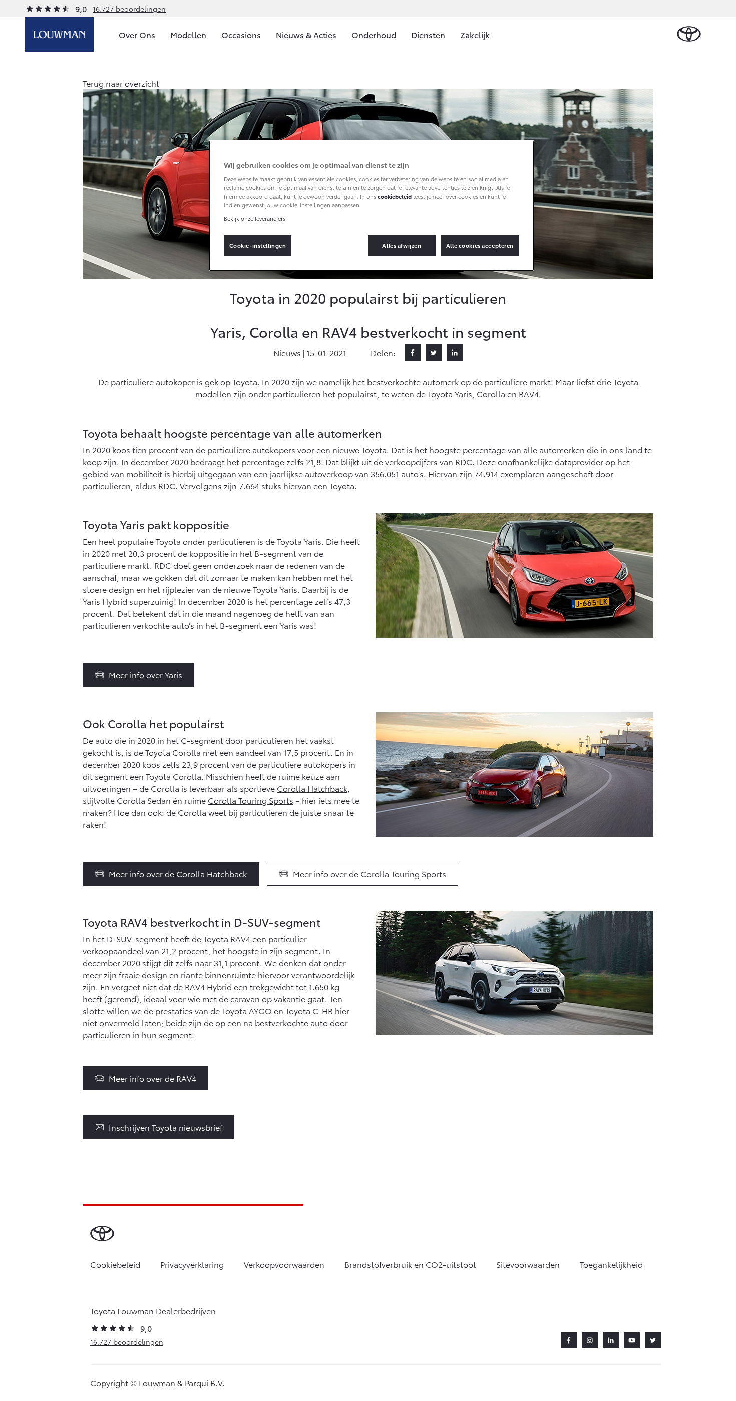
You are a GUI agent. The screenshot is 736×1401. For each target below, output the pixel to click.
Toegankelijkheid (611, 1264)
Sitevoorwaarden (528, 1264)
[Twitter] (434, 352)
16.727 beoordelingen (129, 9)
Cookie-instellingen (257, 245)
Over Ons (137, 34)
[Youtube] (632, 1340)
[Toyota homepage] (689, 34)
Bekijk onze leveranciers (254, 218)
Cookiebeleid (115, 1264)
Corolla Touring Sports (250, 800)
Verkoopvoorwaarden (284, 1264)
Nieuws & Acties (306, 34)
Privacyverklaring (192, 1264)
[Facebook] (413, 352)
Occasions (241, 34)
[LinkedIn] (455, 352)
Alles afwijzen (401, 245)
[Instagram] (590, 1340)
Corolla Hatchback (312, 788)
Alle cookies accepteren (480, 245)
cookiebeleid (395, 196)
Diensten (428, 34)
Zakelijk (475, 34)
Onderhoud (373, 34)
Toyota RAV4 (226, 938)
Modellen (188, 34)
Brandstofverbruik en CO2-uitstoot (410, 1264)
